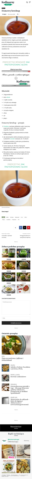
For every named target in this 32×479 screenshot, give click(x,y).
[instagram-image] (9, 451)
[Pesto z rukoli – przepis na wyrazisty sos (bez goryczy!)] (23, 253)
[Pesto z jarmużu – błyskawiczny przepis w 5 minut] (23, 265)
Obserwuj (26, 440)
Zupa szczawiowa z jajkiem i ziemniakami (12, 359)
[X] (24, 227)
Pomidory (6, 126)
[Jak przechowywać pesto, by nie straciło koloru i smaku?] (23, 276)
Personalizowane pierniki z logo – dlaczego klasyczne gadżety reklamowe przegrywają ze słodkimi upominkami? (20, 389)
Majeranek (17, 217)
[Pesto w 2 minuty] (8, 253)
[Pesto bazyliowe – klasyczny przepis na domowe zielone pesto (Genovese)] (8, 276)
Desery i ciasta (15, 374)
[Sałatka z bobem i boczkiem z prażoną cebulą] (5, 368)
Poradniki (14, 384)
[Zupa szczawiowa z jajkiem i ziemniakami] (16, 344)
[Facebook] (20, 227)
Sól (18, 219)
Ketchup (11, 217)
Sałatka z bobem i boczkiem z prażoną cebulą (20, 368)
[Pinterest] (28, 227)
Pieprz (3, 219)
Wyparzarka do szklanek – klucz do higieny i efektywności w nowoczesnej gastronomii (20, 401)
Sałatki (13, 364)
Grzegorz (4, 14)
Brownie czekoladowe (18, 377)
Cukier (7, 217)
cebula (8, 97)
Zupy (3, 356)
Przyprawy (14, 219)
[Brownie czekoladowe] (5, 377)
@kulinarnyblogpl (13, 439)
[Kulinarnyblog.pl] (8, 3)
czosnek (12, 138)
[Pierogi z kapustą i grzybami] (8, 288)
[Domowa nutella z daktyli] (23, 288)
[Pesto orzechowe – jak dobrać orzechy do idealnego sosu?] (8, 265)
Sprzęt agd (14, 397)
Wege (3, 8)
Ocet (22, 217)
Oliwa (25, 217)
